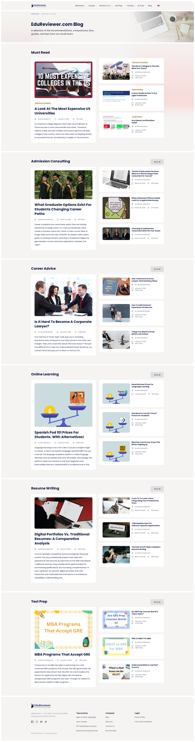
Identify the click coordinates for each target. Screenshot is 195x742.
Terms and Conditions (143, 722)
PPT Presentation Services (86, 726)
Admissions (79, 6)
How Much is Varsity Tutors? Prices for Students (144, 414)
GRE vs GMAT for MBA (141, 638)
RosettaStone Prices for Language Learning (142, 385)
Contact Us (110, 726)
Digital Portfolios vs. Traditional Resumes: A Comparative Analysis (62, 539)
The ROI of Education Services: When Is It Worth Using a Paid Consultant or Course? (145, 173)
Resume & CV (104, 6)
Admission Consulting (43, 103)
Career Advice (137, 117)
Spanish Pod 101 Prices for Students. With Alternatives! (59, 434)
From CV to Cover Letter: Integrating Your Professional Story (145, 500)
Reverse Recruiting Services (87, 731)
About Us (109, 722)
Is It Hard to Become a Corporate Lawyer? (63, 324)
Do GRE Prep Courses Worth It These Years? (145, 612)
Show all (157, 162)
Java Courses (81, 722)
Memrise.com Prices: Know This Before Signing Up (146, 443)
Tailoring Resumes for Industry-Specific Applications (146, 524)
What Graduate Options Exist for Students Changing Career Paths (63, 209)
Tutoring (130, 6)
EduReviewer (35, 14)
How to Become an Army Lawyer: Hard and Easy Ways (144, 279)
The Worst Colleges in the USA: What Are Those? (145, 67)
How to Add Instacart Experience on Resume (142, 306)
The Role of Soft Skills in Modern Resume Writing (146, 548)
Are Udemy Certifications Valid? (143, 121)
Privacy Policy (140, 717)
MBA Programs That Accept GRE (62, 654)
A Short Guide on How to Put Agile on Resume (144, 94)
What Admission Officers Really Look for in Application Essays (146, 199)
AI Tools (141, 6)
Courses (91, 6)
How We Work (111, 731)
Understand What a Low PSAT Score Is (145, 666)
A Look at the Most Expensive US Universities (62, 111)
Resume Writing (137, 90)
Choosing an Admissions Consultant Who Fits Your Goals (146, 229)
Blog (150, 6)
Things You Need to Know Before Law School (143, 333)
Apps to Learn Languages (86, 717)
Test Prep (118, 6)
